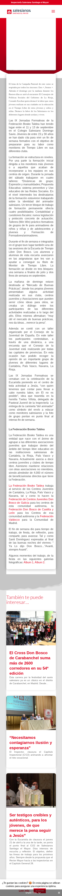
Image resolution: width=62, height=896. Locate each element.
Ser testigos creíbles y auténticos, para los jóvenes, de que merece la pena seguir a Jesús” (30, 825)
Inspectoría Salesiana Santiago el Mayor (30, 2)
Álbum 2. (40, 562)
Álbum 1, (29, 562)
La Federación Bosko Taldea (27, 485)
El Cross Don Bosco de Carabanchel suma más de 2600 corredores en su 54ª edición (29, 663)
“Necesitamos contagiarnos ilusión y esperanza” (30, 742)
